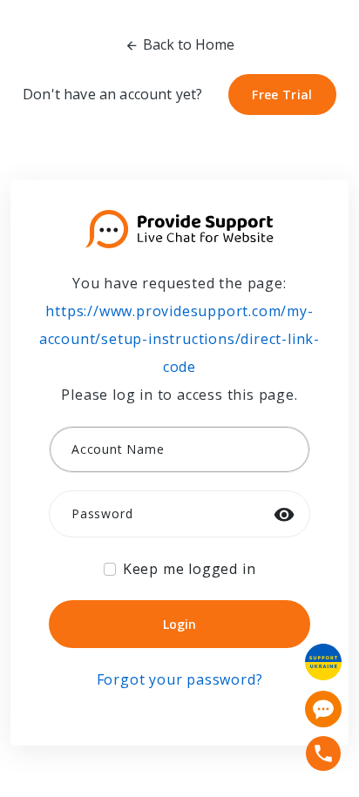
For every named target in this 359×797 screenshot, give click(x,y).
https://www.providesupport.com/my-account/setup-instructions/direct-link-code (179, 338)
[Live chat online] (323, 709)
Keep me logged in (189, 568)
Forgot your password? (180, 679)
